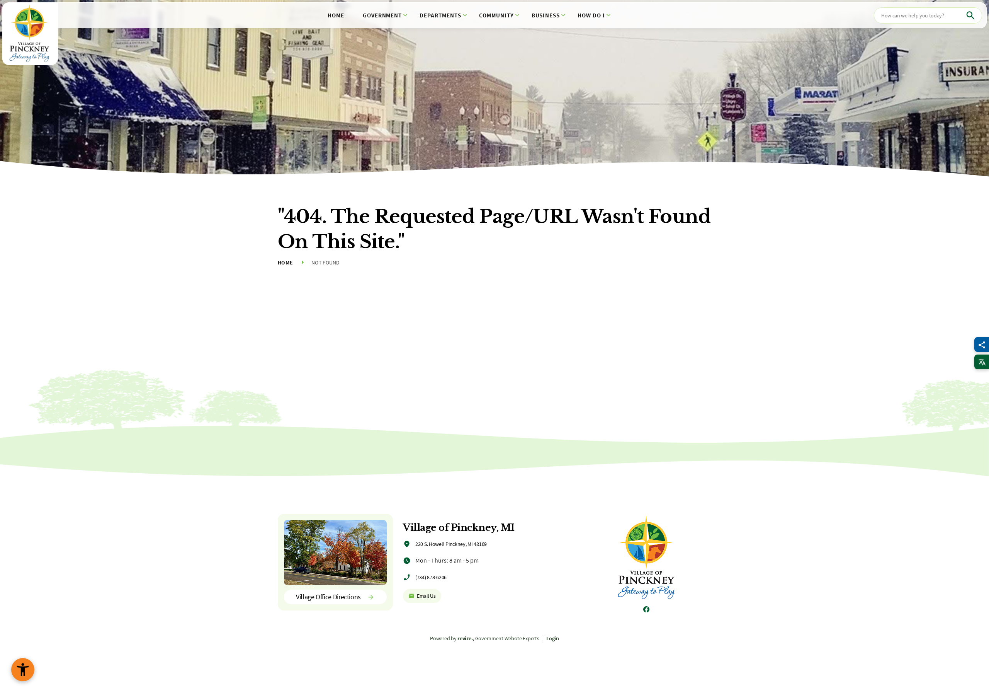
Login (552, 638)
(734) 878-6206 (431, 577)
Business (546, 15)
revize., (465, 638)
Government (382, 15)
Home (336, 15)
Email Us (426, 595)
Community (496, 15)
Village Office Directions (328, 596)
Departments (440, 15)
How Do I (591, 15)
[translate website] (981, 362)
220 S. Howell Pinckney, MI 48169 (451, 544)
